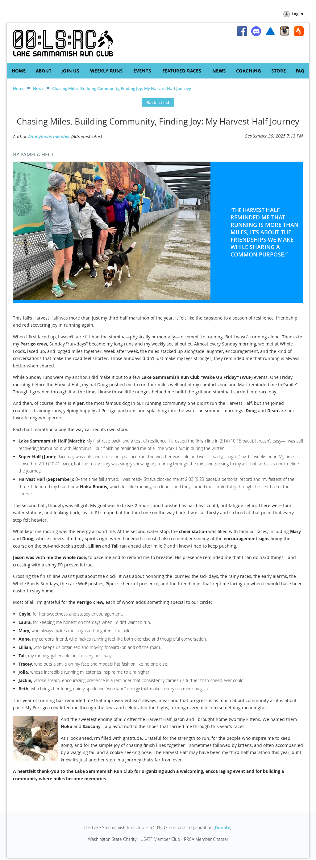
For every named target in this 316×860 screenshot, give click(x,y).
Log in (297, 13)
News (38, 88)
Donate (222, 827)
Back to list (158, 102)
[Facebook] (242, 31)
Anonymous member (49, 136)
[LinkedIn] (256, 31)
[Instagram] (284, 31)
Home (18, 88)
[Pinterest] (299, 31)
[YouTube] (270, 31)
